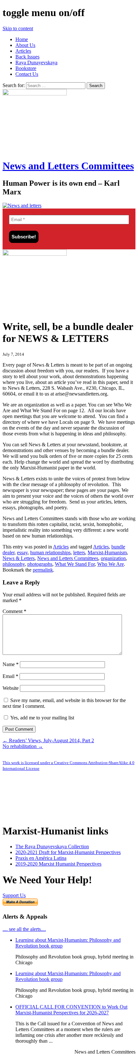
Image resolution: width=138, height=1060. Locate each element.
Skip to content (18, 28)
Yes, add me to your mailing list (41, 717)
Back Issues (27, 56)
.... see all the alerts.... (24, 929)
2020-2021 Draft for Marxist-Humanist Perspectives (68, 852)
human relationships (50, 552)
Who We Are (110, 564)
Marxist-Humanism (107, 552)
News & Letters (19, 558)
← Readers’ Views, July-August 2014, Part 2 (48, 740)
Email (10, 676)
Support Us (14, 895)
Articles (23, 51)
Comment (14, 611)
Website (11, 688)
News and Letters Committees (68, 166)
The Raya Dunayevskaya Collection (52, 846)
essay (22, 552)
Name (11, 664)
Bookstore (25, 68)
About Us (25, 45)
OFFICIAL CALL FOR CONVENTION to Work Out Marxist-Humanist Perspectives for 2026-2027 (71, 1009)
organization (113, 558)
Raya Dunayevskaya (36, 62)
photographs (39, 564)
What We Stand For (75, 564)
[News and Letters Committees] (22, 205)
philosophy (14, 564)
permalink (43, 570)
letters (79, 552)
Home (21, 39)
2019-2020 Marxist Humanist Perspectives (58, 864)
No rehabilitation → (23, 746)
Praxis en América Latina (40, 858)
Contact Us (26, 74)
